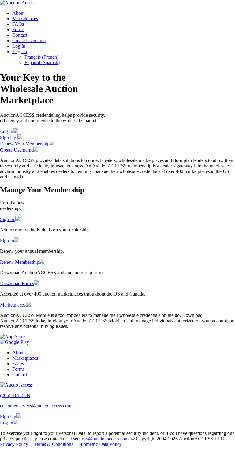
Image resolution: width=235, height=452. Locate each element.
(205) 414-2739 (15, 395)
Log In (18, 46)
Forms (18, 29)
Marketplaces (25, 18)
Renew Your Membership (25, 143)
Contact (19, 35)
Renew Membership (19, 262)
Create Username (29, 40)
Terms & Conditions (53, 444)
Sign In (7, 219)
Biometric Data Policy (100, 444)
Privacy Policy (14, 444)
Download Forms (17, 283)
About (18, 13)
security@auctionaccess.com (101, 438)
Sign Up (8, 137)
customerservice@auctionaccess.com (35, 405)
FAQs (18, 24)
